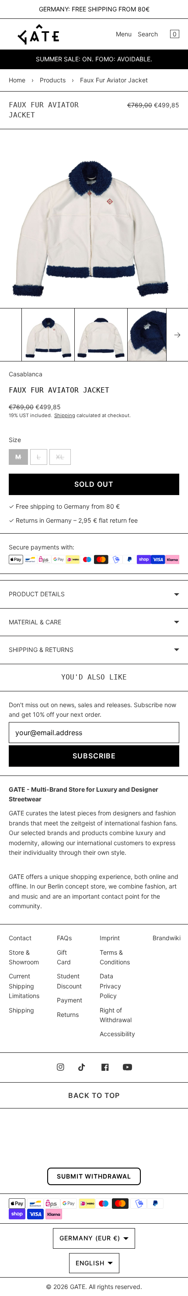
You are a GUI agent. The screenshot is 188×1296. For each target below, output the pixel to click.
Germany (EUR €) (89, 1238)
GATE (77, 1286)
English (90, 1263)
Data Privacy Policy (110, 985)
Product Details (37, 594)
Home (17, 80)
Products (53, 80)
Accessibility (117, 1034)
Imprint (110, 938)
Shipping (64, 415)
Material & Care (35, 622)
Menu (124, 34)
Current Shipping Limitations (24, 985)
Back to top (94, 1095)
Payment (69, 1000)
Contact (20, 938)
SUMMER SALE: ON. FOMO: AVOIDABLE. (94, 59)
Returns (68, 1014)
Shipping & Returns (41, 649)
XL (63, 459)
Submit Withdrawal (94, 1176)
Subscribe (94, 755)
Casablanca (25, 374)
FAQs (64, 938)
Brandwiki (167, 938)
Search (148, 34)
